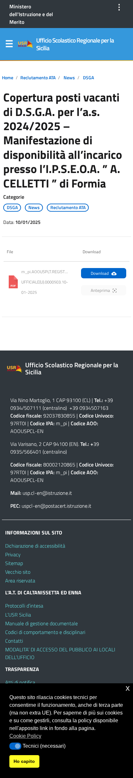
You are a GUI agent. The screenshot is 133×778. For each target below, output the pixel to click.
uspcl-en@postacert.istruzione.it (56, 506)
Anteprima (100, 290)
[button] (15, 746)
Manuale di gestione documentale (41, 623)
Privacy (13, 554)
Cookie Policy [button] (25, 736)
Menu (9, 45)
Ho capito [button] (24, 761)
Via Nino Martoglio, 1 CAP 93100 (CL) (50, 400)
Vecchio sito (17, 572)
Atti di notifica (20, 682)
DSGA (88, 77)
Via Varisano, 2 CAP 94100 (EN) (44, 444)
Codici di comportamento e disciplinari (45, 632)
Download (100, 273)
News (69, 77)
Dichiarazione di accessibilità (35, 546)
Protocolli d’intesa (24, 606)
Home (7, 77)
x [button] (128, 688)
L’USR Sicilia (18, 615)
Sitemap (14, 563)
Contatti (14, 641)
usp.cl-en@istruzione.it (47, 493)
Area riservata (20, 580)
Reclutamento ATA (38, 77)
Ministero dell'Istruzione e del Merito (31, 14)
